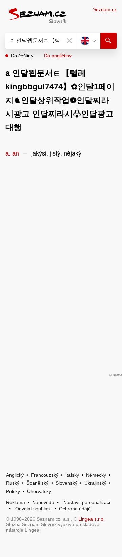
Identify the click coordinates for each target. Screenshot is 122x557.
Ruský (12, 483)
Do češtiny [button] (22, 55)
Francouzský (44, 475)
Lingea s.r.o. (91, 519)
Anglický (15, 475)
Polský (13, 491)
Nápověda (43, 502)
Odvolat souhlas (32, 508)
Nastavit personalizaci (86, 502)
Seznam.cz (105, 9)
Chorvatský (39, 491)
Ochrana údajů (75, 508)
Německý (96, 475)
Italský (72, 475)
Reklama (15, 502)
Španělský (37, 483)
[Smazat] (69, 41)
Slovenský (66, 483)
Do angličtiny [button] (58, 55)
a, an (12, 153)
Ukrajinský (95, 483)
